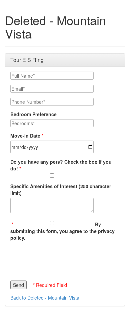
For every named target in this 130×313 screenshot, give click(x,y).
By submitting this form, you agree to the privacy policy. (62, 231)
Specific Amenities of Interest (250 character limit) (60, 189)
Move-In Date (25, 135)
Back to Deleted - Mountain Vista (44, 297)
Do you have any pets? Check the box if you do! (61, 165)
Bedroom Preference (33, 114)
